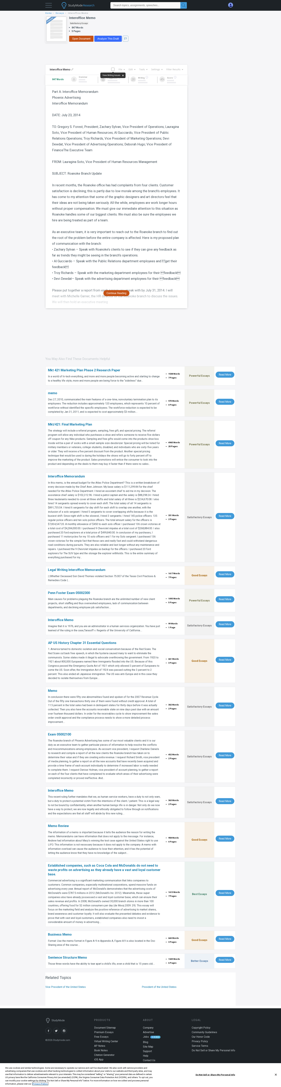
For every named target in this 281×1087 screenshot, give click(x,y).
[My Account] (232, 5)
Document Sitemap (105, 1027)
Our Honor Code (201, 1036)
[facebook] (49, 1032)
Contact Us (149, 1060)
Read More (225, 374)
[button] (48, 6)
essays (60, 13)
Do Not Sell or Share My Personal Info (215, 1075)
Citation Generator (104, 1054)
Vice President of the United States (65, 986)
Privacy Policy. (40, 1083)
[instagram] (64, 1032)
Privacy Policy (200, 1041)
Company (148, 1027)
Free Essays (101, 1036)
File (120, 69)
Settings (155, 69)
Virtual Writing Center (106, 1041)
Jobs (146, 1036)
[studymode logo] (84, 5)
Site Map (148, 1046)
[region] (140, 1075)
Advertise (148, 1032)
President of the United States (159, 986)
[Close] (275, 1074)
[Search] (183, 5)
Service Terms (200, 1045)
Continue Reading (116, 293)
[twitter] (57, 1032)
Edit (131, 69)
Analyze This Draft (108, 38)
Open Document (81, 38)
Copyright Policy (201, 1027)
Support (147, 1051)
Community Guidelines (204, 1032)
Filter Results (173, 69)
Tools (142, 69)
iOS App (98, 1059)
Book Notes (101, 1050)
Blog (145, 1042)
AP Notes (99, 1045)
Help (145, 1055)
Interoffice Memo (82, 18)
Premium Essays (104, 1032)
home (48, 13)
